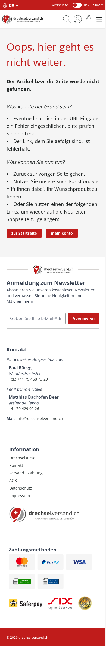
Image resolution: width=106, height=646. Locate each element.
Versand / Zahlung (26, 472)
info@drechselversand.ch (40, 418)
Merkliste (59, 5)
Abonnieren (84, 318)
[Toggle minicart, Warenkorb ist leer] (89, 19)
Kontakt (16, 465)
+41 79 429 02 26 (24, 408)
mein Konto (62, 233)
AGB (13, 480)
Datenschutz (20, 488)
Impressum (19, 495)
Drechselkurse (22, 457)
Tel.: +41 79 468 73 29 (28, 379)
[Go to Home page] (22, 19)
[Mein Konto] (77, 19)
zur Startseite (24, 233)
